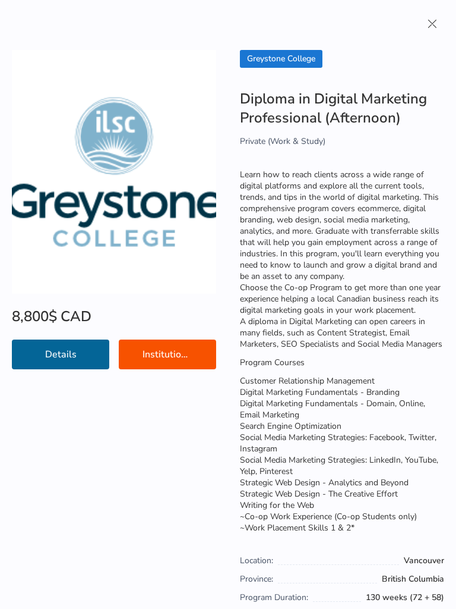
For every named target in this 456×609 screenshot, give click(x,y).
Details (61, 354)
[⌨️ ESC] (432, 24)
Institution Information (179, 354)
